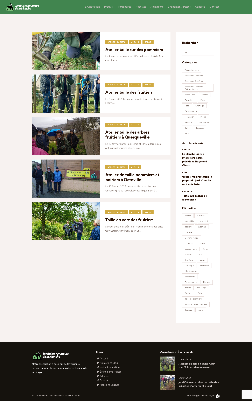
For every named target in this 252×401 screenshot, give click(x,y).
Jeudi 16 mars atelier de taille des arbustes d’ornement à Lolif (198, 384)
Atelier (135, 42)
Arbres (188, 215)
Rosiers (188, 293)
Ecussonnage (191, 249)
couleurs (188, 243)
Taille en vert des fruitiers (129, 219)
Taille (148, 42)
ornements (190, 276)
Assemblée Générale (194, 75)
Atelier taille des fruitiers (129, 92)
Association (190, 94)
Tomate (188, 310)
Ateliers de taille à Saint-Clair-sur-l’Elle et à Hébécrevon (197, 365)
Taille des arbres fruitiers (196, 304)
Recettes (189, 122)
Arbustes (201, 215)
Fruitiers (188, 254)
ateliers (188, 227)
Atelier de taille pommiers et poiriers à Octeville (132, 177)
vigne (200, 310)
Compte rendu (191, 238)
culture (202, 243)
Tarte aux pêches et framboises (194, 197)
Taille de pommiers (193, 299)
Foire (203, 100)
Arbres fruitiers (116, 42)
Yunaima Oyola (208, 395)
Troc (187, 133)
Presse (203, 117)
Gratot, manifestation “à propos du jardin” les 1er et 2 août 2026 (197, 180)
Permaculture (191, 111)
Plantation (189, 117)
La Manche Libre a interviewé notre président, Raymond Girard (194, 159)
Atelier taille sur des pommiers (134, 49)
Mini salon (204, 265)
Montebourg (191, 271)
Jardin (202, 260)
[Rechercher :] (198, 52)
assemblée (189, 221)
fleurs (205, 249)
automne (202, 227)
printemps (201, 288)
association (205, 221)
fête (200, 254)
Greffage (199, 106)
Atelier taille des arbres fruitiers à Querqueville (127, 135)
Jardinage (189, 265)
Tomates (200, 128)
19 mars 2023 (184, 378)
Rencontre (204, 122)
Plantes (206, 282)
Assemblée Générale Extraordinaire (194, 87)
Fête (187, 106)
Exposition (189, 100)
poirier (188, 288)
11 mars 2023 (184, 359)
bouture (188, 232)
